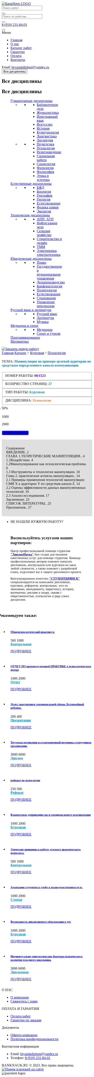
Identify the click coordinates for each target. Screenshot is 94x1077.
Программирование (25, 337)
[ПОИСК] (3, 13)
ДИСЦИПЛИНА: (19, 400)
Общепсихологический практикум (32, 632)
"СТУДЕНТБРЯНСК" (64, 578)
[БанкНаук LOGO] (16, 3)
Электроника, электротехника (48, 252)
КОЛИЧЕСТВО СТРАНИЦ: (26, 384)
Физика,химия (47, 207)
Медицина (44, 329)
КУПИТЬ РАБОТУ (15, 432)
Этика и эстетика (43, 178)
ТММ (41, 247)
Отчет (15, 682)
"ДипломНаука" (22, 554)
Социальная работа (46, 158)
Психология (46, 148)
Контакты (17, 60)
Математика (19, 341)
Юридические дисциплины (31, 258)
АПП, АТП (45, 219)
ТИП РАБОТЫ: (16, 392)
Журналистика (48, 112)
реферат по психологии (25, 780)
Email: (14, 1054)
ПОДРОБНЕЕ (20, 651)
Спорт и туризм (48, 333)
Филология (45, 168)
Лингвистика (47, 136)
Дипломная (19, 972)
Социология (46, 164)
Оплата (15, 56)
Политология (47, 290)
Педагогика (45, 144)
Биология (44, 191)
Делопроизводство (51, 282)
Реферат (17, 792)
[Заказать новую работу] (20, 349)
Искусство (44, 124)
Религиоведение (49, 152)
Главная (16, 40)
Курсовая (37, 353)
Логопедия (45, 140)
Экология (44, 211)
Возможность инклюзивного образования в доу (40, 921)
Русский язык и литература (30, 310)
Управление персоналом (46, 304)
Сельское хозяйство (44, 233)
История (43, 128)
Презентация (20, 720)
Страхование (46, 298)
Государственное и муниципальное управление (49, 272)
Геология (43, 199)
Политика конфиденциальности (34, 1039)
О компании (19, 997)
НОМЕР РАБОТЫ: (19, 375)
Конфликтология (49, 286)
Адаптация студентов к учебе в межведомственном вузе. (46, 887)
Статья (16, 899)
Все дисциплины (14, 71)
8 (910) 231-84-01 (37, 1058)
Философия (45, 172)
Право (41, 262)
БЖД (40, 187)
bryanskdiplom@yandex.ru (39, 1054)
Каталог (20, 353)
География (44, 195)
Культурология (48, 132)
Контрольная (20, 644)
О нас (14, 44)
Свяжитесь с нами (24, 1001)
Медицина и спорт (24, 326)
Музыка (43, 322)
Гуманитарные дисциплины (31, 101)
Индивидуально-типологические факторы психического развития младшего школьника (46, 958)
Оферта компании (23, 1035)
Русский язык (47, 314)
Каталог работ (21, 48)
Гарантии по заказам (25, 1020)
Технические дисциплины (30, 215)
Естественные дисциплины (31, 183)
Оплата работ (20, 1016)
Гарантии (17, 52)
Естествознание (48, 203)
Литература (45, 318)
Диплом (16, 758)
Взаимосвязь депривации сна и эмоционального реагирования (50, 814)
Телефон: (17, 1058)
